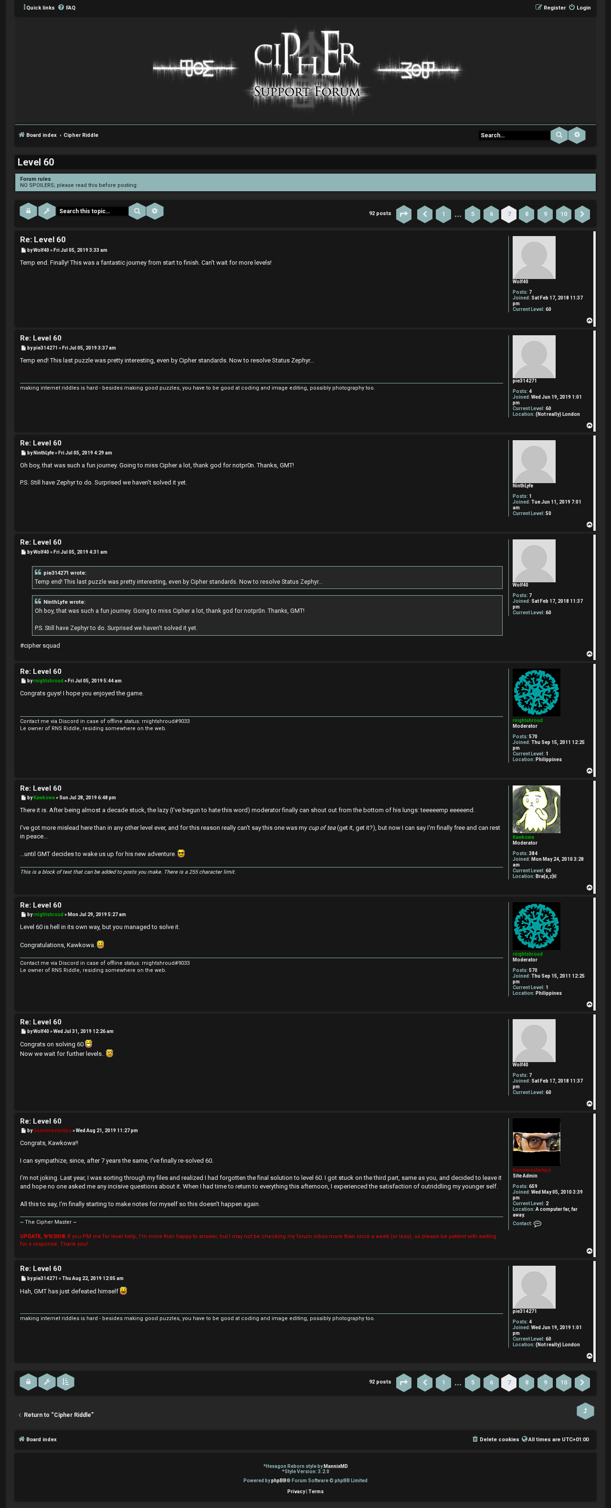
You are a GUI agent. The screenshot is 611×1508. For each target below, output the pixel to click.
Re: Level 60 (43, 239)
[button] (403, 214)
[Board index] (305, 69)
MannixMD (336, 1466)
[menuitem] (66, 8)
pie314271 (525, 380)
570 (533, 736)
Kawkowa (523, 837)
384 (533, 853)
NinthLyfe (523, 485)
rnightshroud (528, 720)
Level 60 (36, 162)
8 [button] (526, 213)
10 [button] (563, 213)
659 (533, 1186)
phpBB (278, 1480)
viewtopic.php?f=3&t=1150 (172, 185)
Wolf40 (520, 281)
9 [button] (545, 213)
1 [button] (443, 213)
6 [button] (491, 213)
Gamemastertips (532, 1170)
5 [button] (472, 213)
